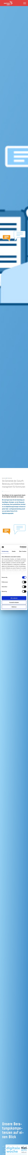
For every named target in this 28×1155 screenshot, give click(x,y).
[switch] (24, 582)
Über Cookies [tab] (22, 551)
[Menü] (24, 3)
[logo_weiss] (11, 3)
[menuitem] (24, 3)
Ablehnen (14, 606)
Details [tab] (14, 551)
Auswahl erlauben (14, 602)
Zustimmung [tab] (5, 551)
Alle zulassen (14, 598)
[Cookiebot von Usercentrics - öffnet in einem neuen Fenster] (20, 547)
